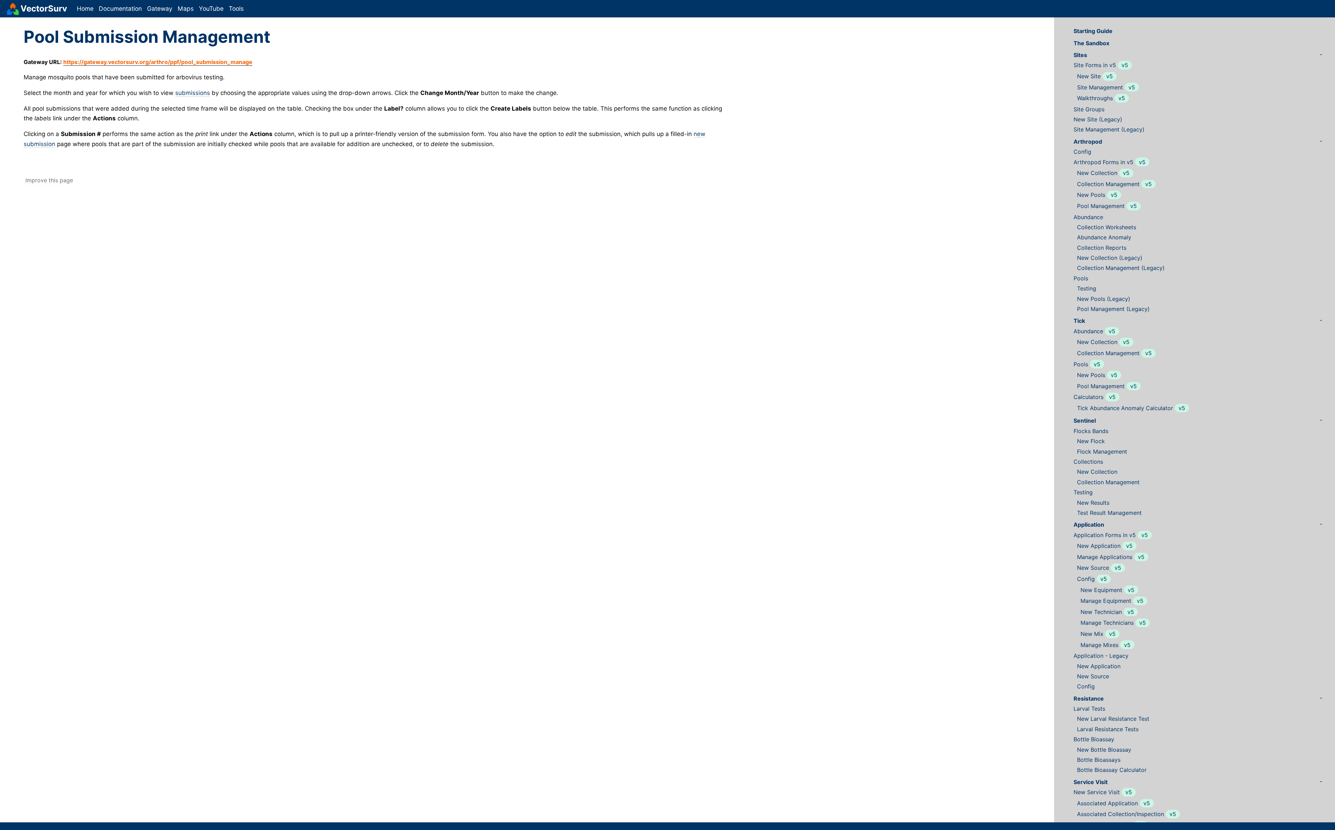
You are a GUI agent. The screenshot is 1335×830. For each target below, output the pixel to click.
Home (85, 8)
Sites (1080, 55)
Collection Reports (1101, 248)
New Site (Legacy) (1098, 119)
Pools (1081, 278)
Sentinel (1085, 420)
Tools (236, 8)
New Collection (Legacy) (1109, 258)
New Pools (1091, 195)
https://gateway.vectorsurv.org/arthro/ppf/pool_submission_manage (157, 61)
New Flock (1091, 441)
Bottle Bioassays (1098, 760)
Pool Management (1101, 206)
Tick (1079, 321)
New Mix (1092, 634)
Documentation (120, 8)
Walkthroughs (1095, 98)
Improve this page (48, 180)
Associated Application (1107, 803)
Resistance (1089, 698)
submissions (192, 92)
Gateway (159, 8)
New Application (1098, 546)
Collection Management (1108, 184)
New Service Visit (1097, 792)
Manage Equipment (1106, 601)
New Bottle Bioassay (1104, 750)
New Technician (1101, 612)
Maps (186, 8)
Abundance (1088, 217)
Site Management (1100, 87)
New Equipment (1101, 590)
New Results (1093, 503)
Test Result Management (1109, 513)
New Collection (1097, 173)
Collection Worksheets (1106, 227)
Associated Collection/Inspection (1120, 814)
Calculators (1088, 397)
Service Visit (1091, 782)
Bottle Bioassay (1094, 739)
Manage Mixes (1099, 645)
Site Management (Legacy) (1109, 129)
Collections (1088, 461)
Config (1082, 152)
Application (1089, 524)
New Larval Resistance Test (1113, 719)
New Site (1089, 76)
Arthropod (1088, 141)
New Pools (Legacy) (1103, 299)
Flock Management (1102, 451)
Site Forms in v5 (1095, 65)
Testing (1086, 288)
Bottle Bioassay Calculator (1112, 770)
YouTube (211, 8)
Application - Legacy (1101, 656)
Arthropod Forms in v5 (1103, 162)
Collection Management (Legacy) (1121, 268)
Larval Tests (1089, 708)
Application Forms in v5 (1105, 535)
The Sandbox (1091, 43)
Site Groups (1089, 109)
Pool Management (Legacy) (1113, 309)
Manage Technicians (1107, 623)
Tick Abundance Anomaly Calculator (1125, 408)
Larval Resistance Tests (1108, 729)
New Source (1093, 568)
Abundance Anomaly (1104, 237)
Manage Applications (1104, 557)
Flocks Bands (1091, 431)
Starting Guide (1093, 31)
